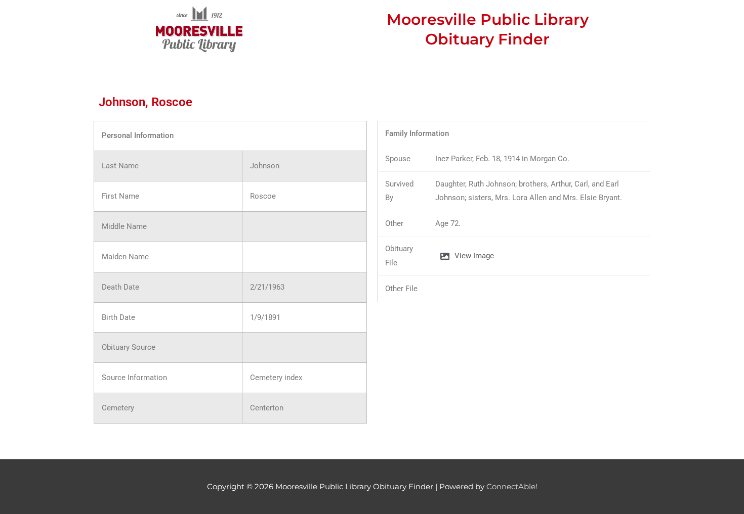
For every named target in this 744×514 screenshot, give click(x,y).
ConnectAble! (512, 486)
